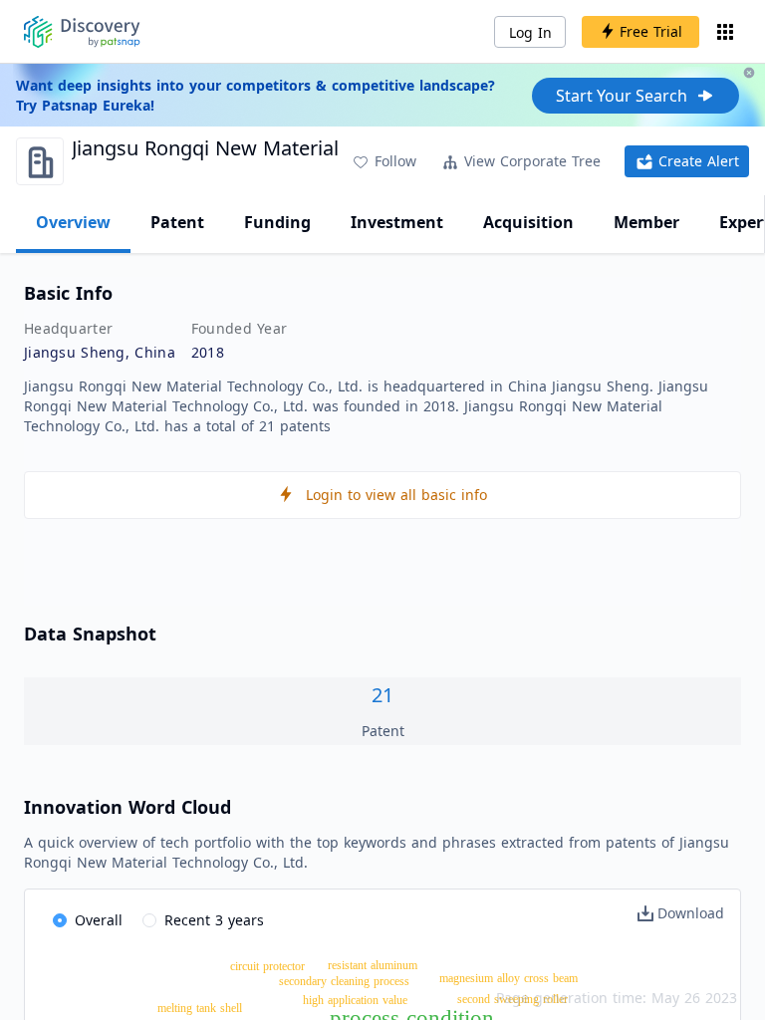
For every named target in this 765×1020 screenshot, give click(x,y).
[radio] (87, 921)
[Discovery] (82, 32)
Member (646, 222)
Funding (277, 222)
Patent (177, 222)
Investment (397, 222)
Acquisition (528, 222)
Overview (73, 222)
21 (382, 694)
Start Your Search (621, 96)
